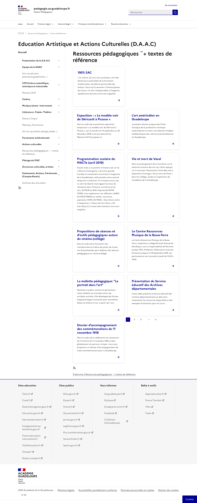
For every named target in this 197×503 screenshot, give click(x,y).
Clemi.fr (26, 393)
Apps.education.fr (154, 393)
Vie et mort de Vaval (146, 159)
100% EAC (85, 72)
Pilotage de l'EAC (31, 160)
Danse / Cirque (29, 118)
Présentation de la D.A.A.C (36, 60)
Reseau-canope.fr (31, 458)
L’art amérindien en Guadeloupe (145, 117)
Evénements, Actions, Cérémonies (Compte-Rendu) (39, 175)
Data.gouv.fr (69, 393)
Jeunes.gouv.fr (70, 419)
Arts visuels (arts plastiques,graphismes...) (34, 75)
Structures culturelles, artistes (37, 166)
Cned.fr (26, 400)
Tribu (148, 406)
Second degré (64, 24)
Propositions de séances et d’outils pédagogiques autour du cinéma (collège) (97, 235)
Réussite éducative (119, 24)
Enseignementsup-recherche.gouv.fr (31, 427)
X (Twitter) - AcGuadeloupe (112, 421)
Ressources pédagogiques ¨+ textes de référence (40, 152)
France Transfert (153, 400)
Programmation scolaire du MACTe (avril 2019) (96, 161)
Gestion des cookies (168, 490)
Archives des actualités (34, 182)
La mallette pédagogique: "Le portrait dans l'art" (97, 283)
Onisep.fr (26, 451)
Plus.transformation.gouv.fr (76, 432)
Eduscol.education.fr (32, 419)
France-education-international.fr (31, 437)
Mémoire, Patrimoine (32, 125)
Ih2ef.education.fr (31, 445)
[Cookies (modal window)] (189, 499)
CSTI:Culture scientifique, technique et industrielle (35, 85)
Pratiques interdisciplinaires (91, 24)
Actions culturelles (31, 144)
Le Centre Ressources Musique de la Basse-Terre (150, 233)
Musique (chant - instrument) (37, 105)
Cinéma (26, 99)
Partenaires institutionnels (35, 137)
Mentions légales (66, 490)
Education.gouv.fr (31, 413)
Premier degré (44, 24)
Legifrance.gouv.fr (72, 426)
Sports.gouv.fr (70, 445)
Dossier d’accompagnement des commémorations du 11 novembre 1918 (97, 329)
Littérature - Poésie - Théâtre (36, 112)
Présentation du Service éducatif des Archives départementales (149, 285)
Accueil (30, 24)
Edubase (108, 400)
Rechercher (175, 12)
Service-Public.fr (71, 439)
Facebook (109, 413)
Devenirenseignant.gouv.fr (35, 406)
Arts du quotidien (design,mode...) (39, 131)
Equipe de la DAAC (32, 67)
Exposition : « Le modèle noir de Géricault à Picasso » (97, 117)
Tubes (148, 413)
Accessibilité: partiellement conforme (97, 490)
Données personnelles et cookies (137, 490)
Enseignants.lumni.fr (114, 406)
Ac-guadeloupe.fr (113, 393)
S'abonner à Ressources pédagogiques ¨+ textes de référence (104, 374)
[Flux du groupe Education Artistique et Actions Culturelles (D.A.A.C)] (44, 187)
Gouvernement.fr (72, 413)
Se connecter (171, 5)
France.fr (67, 406)
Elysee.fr (67, 400)
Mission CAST (29, 92)
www (20, 24)
